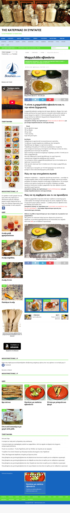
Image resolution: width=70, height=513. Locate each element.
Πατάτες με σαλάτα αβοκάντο (32, 403)
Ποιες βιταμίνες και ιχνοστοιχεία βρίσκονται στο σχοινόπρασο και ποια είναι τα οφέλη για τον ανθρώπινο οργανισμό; (35, 466)
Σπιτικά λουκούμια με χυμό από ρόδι (11, 427)
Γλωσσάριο (44, 38)
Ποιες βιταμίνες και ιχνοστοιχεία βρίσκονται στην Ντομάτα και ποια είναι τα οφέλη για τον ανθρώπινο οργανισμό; (33, 463)
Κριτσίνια (6, 402)
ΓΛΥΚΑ (57, 41)
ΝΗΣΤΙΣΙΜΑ (50, 41)
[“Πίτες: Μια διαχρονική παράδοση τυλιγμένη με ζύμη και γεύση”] (15, 140)
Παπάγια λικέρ (8, 302)
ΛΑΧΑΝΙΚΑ (43, 41)
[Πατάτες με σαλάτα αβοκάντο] (35, 392)
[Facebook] (3, 208)
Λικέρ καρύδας (8, 258)
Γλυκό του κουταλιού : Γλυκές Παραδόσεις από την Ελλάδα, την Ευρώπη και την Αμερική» (27, 449)
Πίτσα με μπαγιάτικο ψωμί (56, 403)
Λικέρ (2, 45)
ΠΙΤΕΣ (37, 41)
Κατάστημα (53, 38)
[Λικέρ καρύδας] (12, 248)
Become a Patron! (7, 370)
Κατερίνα (37, 67)
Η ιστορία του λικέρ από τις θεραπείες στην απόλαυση (17, 441)
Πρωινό (63, 41)
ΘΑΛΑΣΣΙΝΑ (30, 41)
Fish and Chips (6, 438)
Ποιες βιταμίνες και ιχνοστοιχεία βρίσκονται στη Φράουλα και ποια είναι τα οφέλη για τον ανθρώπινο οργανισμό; (33, 457)
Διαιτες (19, 38)
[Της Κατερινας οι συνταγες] (35, 25)
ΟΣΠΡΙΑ (23, 41)
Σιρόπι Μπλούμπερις (54, 189)
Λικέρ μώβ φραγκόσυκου (8, 234)
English (62, 38)
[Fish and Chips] (8, 128)
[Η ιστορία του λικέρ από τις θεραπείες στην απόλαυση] (15, 128)
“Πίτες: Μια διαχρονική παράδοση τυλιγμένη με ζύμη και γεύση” (19, 454)
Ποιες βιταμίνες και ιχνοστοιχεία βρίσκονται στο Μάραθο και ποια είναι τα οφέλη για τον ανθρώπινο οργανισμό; (33, 460)
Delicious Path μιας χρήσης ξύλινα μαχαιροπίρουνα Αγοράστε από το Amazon (12, 334)
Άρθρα (35, 38)
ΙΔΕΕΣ (8, 45)
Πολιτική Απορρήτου (7, 473)
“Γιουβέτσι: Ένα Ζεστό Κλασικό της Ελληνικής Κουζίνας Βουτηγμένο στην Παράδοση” (25, 452)
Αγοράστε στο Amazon (12, 350)
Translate (14, 54)
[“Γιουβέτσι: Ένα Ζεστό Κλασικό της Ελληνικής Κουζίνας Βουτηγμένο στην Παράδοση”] (8, 140)
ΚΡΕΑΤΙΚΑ (11, 41)
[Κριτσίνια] (12, 392)
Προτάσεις (27, 38)
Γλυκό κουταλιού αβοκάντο (56, 121)
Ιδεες (3, 381)
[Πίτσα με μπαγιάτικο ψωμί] (57, 392)
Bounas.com (5, 82)
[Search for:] (59, 48)
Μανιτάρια (3, 499)
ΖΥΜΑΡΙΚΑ (3, 41)
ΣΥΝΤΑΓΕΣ (10, 38)
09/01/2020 (29, 67)
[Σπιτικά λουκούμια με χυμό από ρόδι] (12, 417)
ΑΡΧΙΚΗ (3, 38)
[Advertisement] (46, 282)
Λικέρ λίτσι (7, 280)
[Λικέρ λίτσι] (12, 270)
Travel (10, 82)
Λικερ (3, 212)
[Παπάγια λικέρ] (12, 292)
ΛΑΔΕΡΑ (17, 41)
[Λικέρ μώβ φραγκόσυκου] (12, 223)
